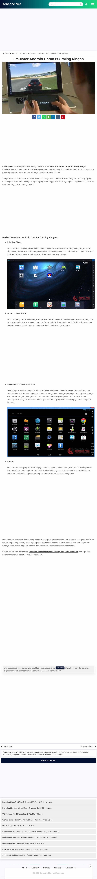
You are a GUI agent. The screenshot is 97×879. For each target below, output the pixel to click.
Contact (35, 868)
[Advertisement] (48, 15)
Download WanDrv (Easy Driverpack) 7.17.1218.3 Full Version (27, 802)
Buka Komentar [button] (48, 760)
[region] (48, 35)
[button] (92, 4)
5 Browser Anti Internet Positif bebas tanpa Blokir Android (26, 855)
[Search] (80, 4)
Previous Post (87, 746)
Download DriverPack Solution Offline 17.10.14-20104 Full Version (29, 837)
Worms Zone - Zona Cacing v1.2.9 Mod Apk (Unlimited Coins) (27, 820)
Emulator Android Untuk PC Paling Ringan (48, 59)
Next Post (8, 746)
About (24, 868)
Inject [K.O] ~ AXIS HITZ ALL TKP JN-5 (18, 826)
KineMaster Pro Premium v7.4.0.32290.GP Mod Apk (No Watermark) (30, 832)
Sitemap (58, 868)
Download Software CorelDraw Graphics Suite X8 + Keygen (27, 808)
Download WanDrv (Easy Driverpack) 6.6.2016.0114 (23, 843)
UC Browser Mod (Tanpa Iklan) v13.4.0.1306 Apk (22, 814)
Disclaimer (70, 868)
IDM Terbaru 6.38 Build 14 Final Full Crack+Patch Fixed (25, 849)
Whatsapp (60, 668)
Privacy (46, 868)
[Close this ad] (90, 866)
